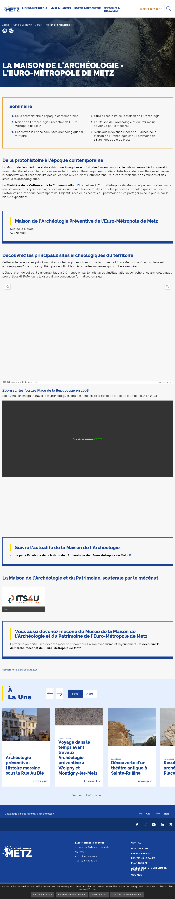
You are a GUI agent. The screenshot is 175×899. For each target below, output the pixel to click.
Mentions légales (143, 858)
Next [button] (59, 693)
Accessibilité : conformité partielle (149, 869)
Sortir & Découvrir (23, 25)
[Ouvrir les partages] (11, 30)
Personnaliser (98, 894)
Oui (148, 813)
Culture (39, 25)
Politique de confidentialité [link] (127, 894)
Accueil (6, 25)
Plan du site (139, 863)
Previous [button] (49, 693)
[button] (4, 30)
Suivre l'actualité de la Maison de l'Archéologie (126, 116)
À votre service (149, 8)
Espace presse (140, 853)
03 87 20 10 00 (89, 860)
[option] (26, 747)
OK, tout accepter (42, 894)
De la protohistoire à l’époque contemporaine (46, 116)
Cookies (136, 875)
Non (166, 813)
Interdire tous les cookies (71, 894)
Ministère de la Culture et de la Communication (41, 185)
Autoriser (98, 439)
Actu (91, 693)
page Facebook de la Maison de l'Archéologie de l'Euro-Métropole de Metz (73, 555)
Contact (137, 842)
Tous (77, 693)
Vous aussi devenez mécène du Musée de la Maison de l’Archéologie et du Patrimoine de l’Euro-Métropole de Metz (125, 135)
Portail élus (140, 848)
